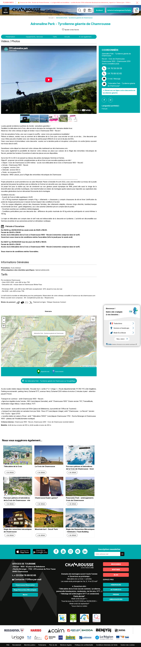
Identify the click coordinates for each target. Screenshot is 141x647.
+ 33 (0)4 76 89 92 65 (25, 575)
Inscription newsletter (109, 549)
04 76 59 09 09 (114, 68)
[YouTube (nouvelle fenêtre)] (63, 551)
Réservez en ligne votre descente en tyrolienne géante (119, 91)
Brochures (116, 564)
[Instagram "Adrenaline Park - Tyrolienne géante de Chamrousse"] (111, 100)
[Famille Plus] (84, 618)
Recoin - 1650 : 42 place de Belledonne (29, 567)
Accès (89, 10)
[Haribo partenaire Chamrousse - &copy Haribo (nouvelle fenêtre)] (36, 630)
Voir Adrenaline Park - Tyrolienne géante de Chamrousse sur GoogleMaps (50, 381)
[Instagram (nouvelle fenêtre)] (70, 551)
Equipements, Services (34, 37)
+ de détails (10, 472)
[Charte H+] (62, 618)
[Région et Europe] (122, 637)
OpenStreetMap (92, 366)
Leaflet (84, 366)
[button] (48, 339)
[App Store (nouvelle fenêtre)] (23, 551)
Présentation (10, 37)
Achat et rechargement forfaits (119, 10)
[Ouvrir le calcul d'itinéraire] (3, 325)
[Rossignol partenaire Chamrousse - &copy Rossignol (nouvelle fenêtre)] (14, 630)
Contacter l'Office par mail (27, 579)
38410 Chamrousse (20, 571)
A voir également (85, 37)
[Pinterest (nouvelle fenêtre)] (77, 551)
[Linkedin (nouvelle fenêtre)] (85, 551)
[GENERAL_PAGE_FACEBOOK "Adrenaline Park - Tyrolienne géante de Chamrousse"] (105, 100)
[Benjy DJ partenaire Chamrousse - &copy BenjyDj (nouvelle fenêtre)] (103, 630)
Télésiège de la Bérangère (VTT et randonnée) (80, 594)
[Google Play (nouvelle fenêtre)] (40, 551)
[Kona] (120, 630)
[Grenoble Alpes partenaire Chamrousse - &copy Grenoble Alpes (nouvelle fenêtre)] (50, 637)
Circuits (67, 37)
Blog (116, 575)
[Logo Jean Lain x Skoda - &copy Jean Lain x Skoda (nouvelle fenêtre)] (80, 630)
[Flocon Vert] (73, 618)
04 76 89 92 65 (114, 73)
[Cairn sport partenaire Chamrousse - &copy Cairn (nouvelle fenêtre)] (56, 630)
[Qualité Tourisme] (96, 618)
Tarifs (55, 37)
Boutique (116, 569)
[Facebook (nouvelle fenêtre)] (56, 551)
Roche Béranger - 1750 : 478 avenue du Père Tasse (34, 569)
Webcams (84, 10)
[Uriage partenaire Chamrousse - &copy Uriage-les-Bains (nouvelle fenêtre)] (18, 637)
